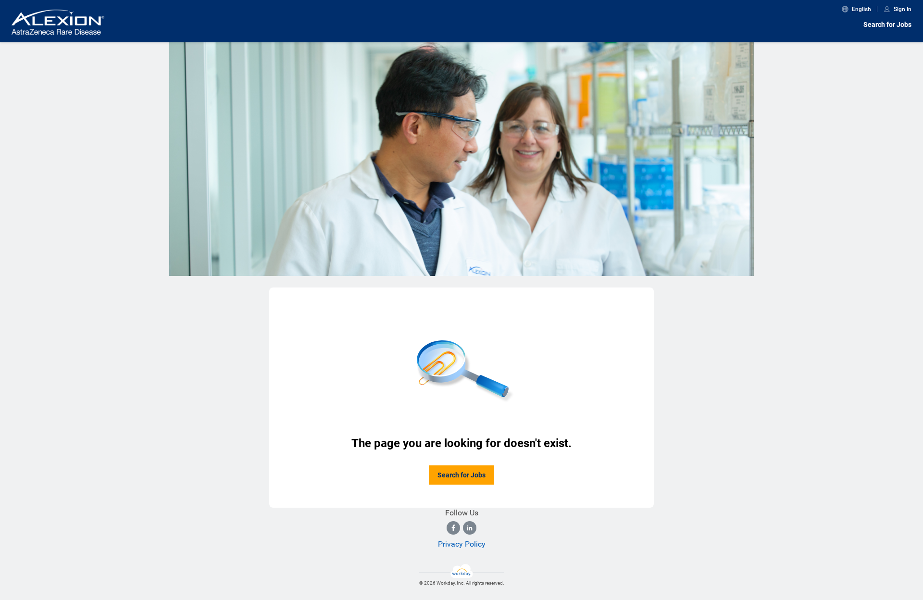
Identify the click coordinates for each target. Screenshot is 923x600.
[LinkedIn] (469, 528)
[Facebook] (453, 528)
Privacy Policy (462, 544)
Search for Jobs (887, 24)
